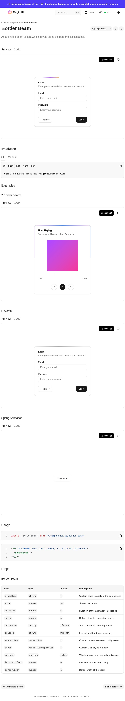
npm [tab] (18, 166)
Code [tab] (17, 49)
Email (41, 93)
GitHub (86, 696)
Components (15, 22)
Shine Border (111, 686)
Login (81, 119)
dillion (45, 696)
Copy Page (101, 28)
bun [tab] (33, 166)
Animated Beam (15, 686)
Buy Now (62, 478)
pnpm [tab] (10, 166)
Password (43, 105)
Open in (104, 59)
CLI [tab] (3, 157)
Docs (4, 22)
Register (45, 119)
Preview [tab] (6, 49)
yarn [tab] (25, 166)
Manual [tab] (12, 157)
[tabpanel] (62, 170)
